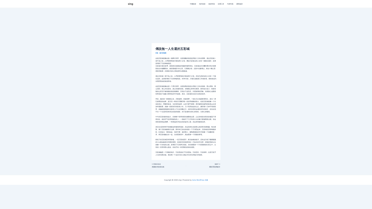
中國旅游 (193, 4)
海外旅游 (202, 4)
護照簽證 (239, 4)
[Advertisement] (186, 22)
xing (130, 3)
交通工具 (221, 4)
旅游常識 (211, 4)
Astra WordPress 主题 (200, 180)
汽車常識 (230, 4)
